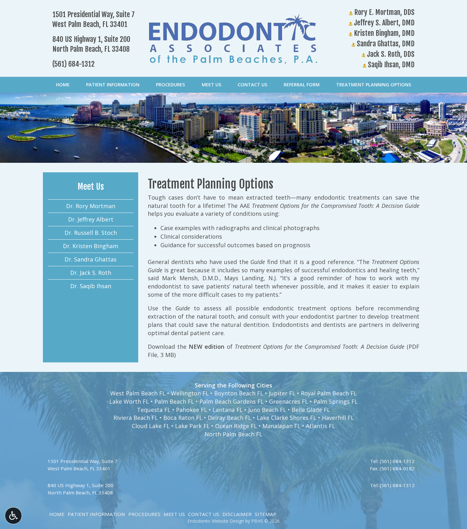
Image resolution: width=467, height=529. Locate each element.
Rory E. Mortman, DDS (384, 12)
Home (63, 84)
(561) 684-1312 (73, 64)
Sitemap (265, 514)
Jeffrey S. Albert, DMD (383, 22)
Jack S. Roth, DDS (390, 54)
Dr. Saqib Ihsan (90, 286)
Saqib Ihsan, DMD (390, 64)
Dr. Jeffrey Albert (90, 219)
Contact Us (252, 84)
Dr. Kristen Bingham (90, 246)
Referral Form (302, 84)
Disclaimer (237, 514)
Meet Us (211, 84)
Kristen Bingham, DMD (383, 33)
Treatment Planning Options (373, 84)
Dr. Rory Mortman (90, 206)
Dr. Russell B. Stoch (90, 232)
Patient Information (112, 84)
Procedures (170, 84)
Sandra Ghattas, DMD (385, 43)
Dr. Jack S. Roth (90, 272)
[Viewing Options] (13, 515)
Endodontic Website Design (215, 521)
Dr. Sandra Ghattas (90, 259)
